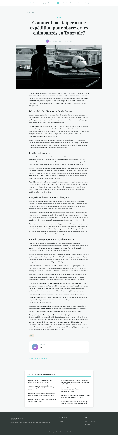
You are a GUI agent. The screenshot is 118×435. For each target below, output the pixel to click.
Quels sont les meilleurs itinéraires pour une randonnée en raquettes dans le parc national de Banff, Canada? (75, 382)
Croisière (50, 3)
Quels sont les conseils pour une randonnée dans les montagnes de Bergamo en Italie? (74, 402)
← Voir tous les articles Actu (38, 358)
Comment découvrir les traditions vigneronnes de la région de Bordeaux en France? (75, 396)
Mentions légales (90, 421)
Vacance (80, 3)
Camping (43, 3)
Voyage (87, 3)
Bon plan (36, 3)
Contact (87, 424)
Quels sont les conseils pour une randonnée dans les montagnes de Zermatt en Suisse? (41, 394)
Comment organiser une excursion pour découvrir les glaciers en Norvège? (40, 381)
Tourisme (73, 3)
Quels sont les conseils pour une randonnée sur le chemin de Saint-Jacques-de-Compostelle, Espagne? (74, 389)
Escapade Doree (16, 418)
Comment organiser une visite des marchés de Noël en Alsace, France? (42, 400)
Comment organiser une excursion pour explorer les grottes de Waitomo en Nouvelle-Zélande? (42, 388)
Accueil (28, 12)
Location (65, 3)
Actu (30, 3)
